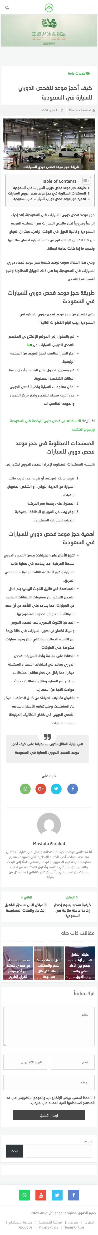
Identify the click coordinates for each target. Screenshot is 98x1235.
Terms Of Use (74, 1227)
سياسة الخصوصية (50, 1222)
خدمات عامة (76, 73)
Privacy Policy (48, 1227)
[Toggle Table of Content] (84, 181)
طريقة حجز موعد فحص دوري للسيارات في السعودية (49, 188)
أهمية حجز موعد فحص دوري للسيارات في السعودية (49, 199)
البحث (88, 1142)
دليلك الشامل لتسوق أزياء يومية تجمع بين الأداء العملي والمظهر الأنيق (80, 965)
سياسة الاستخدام (20, 1222)
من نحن (73, 1222)
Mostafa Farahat (80, 110)
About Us (25, 1227)
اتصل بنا (89, 1222)
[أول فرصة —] (49, 8)
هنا (29, 345)
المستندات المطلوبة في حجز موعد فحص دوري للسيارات (47, 193)
